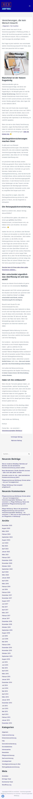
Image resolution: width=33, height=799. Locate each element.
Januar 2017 (6, 618)
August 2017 (6, 601)
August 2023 (6, 540)
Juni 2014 (5, 688)
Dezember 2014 (7, 682)
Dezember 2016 (7, 621)
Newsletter (5, 752)
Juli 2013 (5, 705)
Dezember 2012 (7, 723)
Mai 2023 (5, 546)
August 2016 (6, 633)
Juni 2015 (5, 665)
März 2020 (5, 575)
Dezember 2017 (7, 595)
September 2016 (7, 630)
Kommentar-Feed (7, 782)
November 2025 (7, 525)
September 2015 (7, 656)
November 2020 (7, 563)
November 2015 (7, 650)
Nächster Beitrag (16, 440)
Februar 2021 (6, 557)
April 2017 (5, 610)
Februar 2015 (6, 676)
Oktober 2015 (6, 653)
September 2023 (7, 537)
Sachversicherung (7, 758)
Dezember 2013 (7, 703)
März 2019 (5, 583)
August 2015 (6, 659)
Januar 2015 (6, 679)
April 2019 (5, 580)
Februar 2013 (6, 717)
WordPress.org (6, 785)
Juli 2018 (5, 589)
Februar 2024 (6, 534)
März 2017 (5, 612)
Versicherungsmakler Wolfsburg (12, 430)
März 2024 (5, 531)
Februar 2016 (6, 644)
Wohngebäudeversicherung (10, 767)
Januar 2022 (6, 551)
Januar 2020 (6, 578)
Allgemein (6, 26)
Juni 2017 (5, 604)
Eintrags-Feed (6, 779)
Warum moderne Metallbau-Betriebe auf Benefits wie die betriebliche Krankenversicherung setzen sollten (14, 465)
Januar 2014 (6, 700)
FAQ (3, 741)
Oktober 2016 (6, 627)
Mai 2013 (5, 711)
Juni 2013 (5, 708)
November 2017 (7, 598)
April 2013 (5, 714)
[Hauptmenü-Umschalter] (29, 6)
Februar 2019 (6, 586)
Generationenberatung (9, 744)
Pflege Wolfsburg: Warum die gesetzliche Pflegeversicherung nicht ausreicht (15, 504)
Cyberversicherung (8, 735)
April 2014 (5, 694)
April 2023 (5, 549)
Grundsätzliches (7, 746)
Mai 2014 (5, 691)
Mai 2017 (5, 607)
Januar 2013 (6, 720)
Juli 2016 (5, 636)
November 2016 (7, 624)
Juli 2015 (5, 662)
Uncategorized (6, 761)
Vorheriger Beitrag (16, 437)
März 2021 (5, 554)
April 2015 (5, 671)
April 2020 (5, 572)
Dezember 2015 (7, 647)
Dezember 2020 (7, 560)
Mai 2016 (5, 641)
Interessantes (6, 749)
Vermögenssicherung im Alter (11, 764)
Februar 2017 (6, 615)
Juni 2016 (5, 639)
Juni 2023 (5, 543)
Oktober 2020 (6, 566)
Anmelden (5, 776)
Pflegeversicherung (8, 755)
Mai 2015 (5, 668)
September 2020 (7, 569)
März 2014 (5, 697)
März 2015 (5, 673)
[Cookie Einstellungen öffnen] (3, 797)
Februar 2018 (6, 592)
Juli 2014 (5, 685)
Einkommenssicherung (9, 738)
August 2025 (6, 528)
